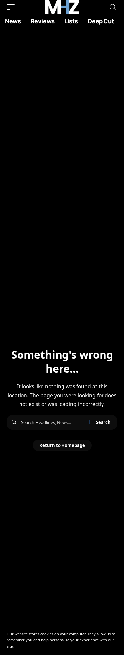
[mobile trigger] (12, 7)
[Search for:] (52, 422)
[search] (112, 7)
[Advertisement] (62, 94)
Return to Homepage (62, 445)
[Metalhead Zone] (62, 7)
